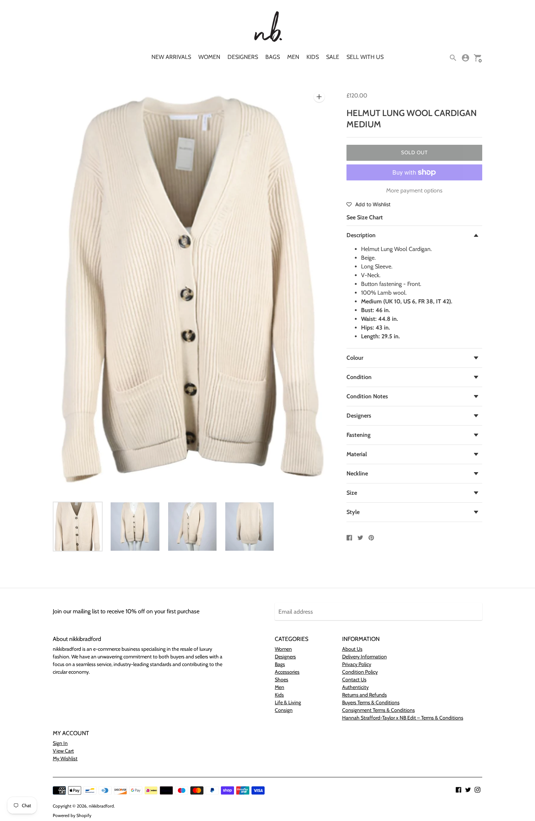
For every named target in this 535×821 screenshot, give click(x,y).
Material (356, 454)
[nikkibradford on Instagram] (477, 789)
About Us (352, 649)
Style (353, 512)
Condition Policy (360, 672)
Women (209, 56)
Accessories (287, 672)
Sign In (60, 743)
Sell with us (365, 56)
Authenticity (355, 687)
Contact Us (354, 679)
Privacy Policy (356, 664)
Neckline (357, 473)
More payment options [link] (414, 190)
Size (351, 492)
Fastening (358, 434)
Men (293, 56)
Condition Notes (367, 396)
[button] (368, 204)
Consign (284, 710)
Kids (312, 56)
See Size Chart (364, 217)
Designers (242, 56)
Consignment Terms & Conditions (378, 710)
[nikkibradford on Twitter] (468, 789)
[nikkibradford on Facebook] (458, 789)
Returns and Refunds (364, 695)
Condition (359, 377)
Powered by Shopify (72, 815)
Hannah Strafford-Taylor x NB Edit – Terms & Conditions (402, 717)
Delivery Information (364, 656)
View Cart (63, 751)
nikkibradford (101, 806)
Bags (272, 56)
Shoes (281, 679)
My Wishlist (65, 758)
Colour (354, 357)
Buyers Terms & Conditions (371, 702)
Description (361, 235)
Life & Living (288, 702)
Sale (332, 56)
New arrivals (171, 56)
